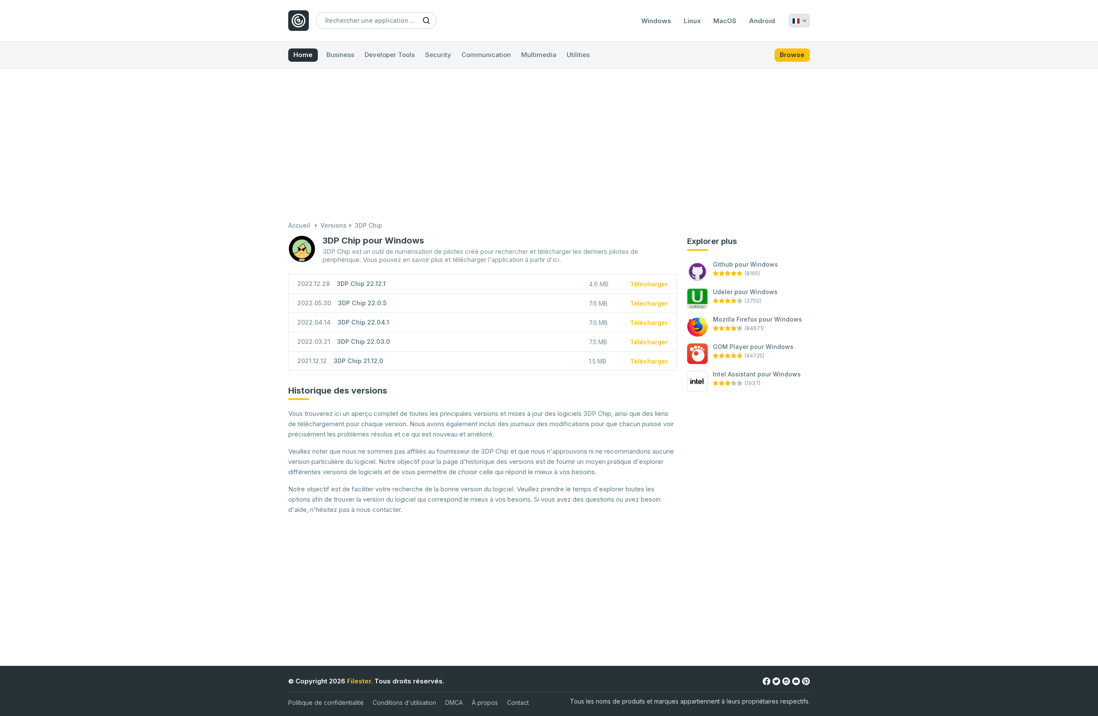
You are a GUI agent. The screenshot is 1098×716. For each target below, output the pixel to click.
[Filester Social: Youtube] (796, 680)
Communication (486, 55)
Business (340, 55)
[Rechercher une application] (426, 20)
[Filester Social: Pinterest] (806, 680)
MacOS (724, 21)
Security (438, 55)
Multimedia (538, 55)
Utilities (578, 55)
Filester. (360, 681)
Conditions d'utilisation (404, 702)
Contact (518, 702)
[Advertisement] (549, 146)
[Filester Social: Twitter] (776, 680)
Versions (333, 225)
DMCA (454, 702)
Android (762, 21)
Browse (792, 55)
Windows (656, 21)
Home (303, 55)
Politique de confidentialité (326, 702)
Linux (692, 21)
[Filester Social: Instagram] (786, 680)
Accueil (299, 225)
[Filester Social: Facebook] (766, 680)
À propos (485, 702)
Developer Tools (390, 55)
